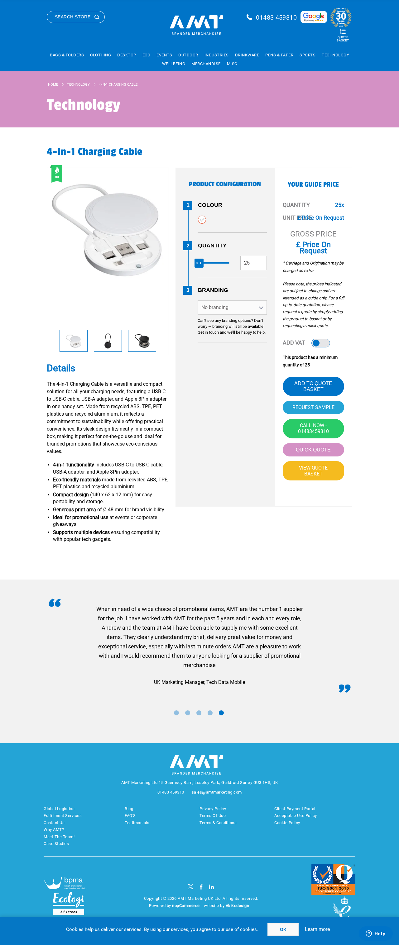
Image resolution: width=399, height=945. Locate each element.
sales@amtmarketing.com (217, 792)
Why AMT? (54, 829)
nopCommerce (186, 905)
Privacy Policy (213, 808)
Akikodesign (237, 905)
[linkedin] (211, 887)
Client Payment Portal (294, 808)
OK (283, 929)
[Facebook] (201, 887)
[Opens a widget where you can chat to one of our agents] (375, 934)
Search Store (72, 16)
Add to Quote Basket (313, 386)
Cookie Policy (287, 822)
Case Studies (56, 843)
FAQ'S (130, 815)
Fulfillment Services (63, 815)
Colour (210, 205)
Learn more (317, 929)
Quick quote (313, 449)
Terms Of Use (213, 815)
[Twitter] (191, 887)
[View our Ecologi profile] (68, 903)
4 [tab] (210, 712)
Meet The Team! (59, 836)
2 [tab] (187, 712)
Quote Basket (343, 39)
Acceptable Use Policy (295, 815)
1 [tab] (176, 712)
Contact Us (54, 822)
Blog (129, 808)
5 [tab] (221, 712)
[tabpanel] (199, 645)
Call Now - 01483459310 (313, 428)
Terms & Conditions (218, 822)
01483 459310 (276, 17)
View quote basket (313, 471)
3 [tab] (198, 712)
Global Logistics (59, 808)
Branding (213, 290)
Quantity (212, 245)
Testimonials (137, 822)
